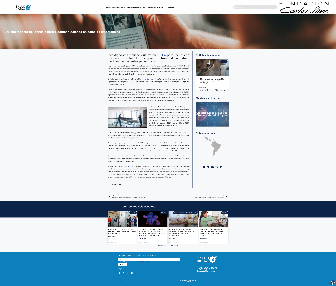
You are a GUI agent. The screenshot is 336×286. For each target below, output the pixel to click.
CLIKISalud (170, 7)
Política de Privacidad (142, 262)
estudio (160, 151)
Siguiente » (220, 90)
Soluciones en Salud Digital (115, 7)
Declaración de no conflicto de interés (188, 281)
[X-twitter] (123, 273)
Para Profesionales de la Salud (153, 7)
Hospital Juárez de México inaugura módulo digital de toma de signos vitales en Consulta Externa (122, 231)
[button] (148, 184)
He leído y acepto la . (134, 262)
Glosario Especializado (148, 281)
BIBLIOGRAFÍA (116, 184)
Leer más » (202, 87)
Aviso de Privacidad (168, 281)
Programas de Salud (134, 7)
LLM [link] (148, 79)
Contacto (208, 281)
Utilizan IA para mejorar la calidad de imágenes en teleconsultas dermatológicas (211, 81)
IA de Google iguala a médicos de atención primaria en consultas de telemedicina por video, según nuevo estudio (212, 232)
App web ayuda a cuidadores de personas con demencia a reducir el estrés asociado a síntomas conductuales (181, 232)
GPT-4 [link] (162, 55)
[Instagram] (127, 273)
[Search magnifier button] (235, 7)
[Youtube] (131, 273)
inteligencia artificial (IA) (175, 66)
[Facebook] (119, 273)
